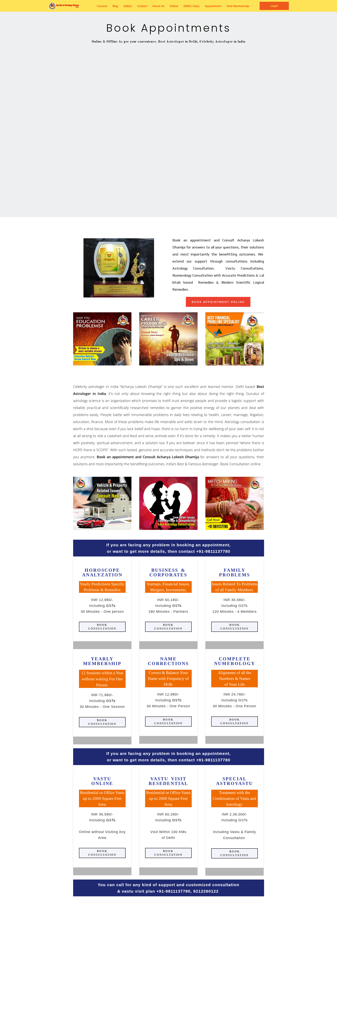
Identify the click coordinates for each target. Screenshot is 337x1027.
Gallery (127, 6)
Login (274, 5)
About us (158, 6)
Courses (102, 6)
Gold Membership (237, 6)
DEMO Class (192, 6)
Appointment (213, 6)
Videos (173, 6)
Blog (115, 6)
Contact (142, 6)
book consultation (102, 626)
